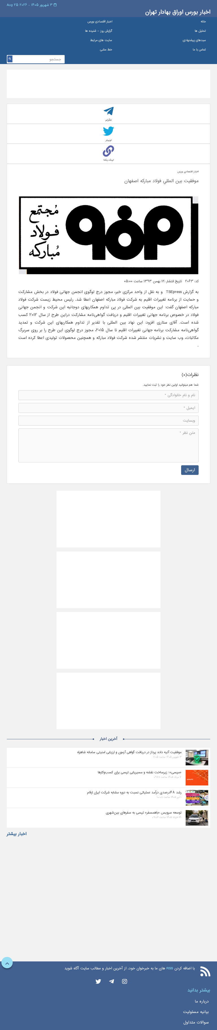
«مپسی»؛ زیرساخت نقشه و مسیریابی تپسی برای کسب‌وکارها (139, 772)
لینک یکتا (108, 160)
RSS (169, 968)
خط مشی (106, 49)
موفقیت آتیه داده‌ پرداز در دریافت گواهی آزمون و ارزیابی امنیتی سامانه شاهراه (129, 752)
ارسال (190, 470)
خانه (203, 21)
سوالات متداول (196, 1022)
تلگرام (109, 120)
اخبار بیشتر (17, 834)
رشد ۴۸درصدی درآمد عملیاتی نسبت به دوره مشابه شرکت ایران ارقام (134, 792)
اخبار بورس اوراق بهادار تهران (177, 12)
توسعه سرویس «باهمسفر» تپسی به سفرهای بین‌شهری (143, 812)
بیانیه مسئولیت (196, 1012)
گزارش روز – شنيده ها (98, 31)
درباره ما (202, 1001)
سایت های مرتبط (101, 40)
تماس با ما (199, 49)
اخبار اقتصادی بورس (100, 21)
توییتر (109, 140)
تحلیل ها (200, 31)
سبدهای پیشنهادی (194, 40)
